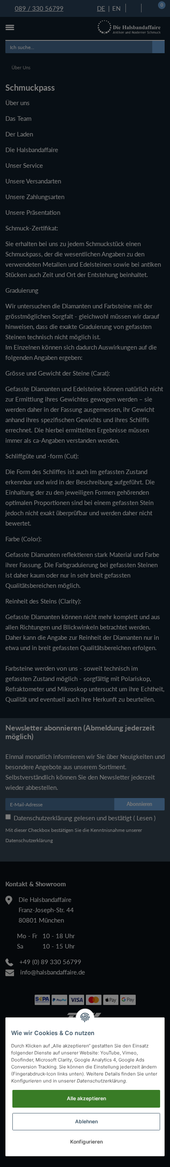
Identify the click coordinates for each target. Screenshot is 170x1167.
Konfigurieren (86, 1142)
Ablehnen (86, 1121)
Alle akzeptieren (86, 1098)
